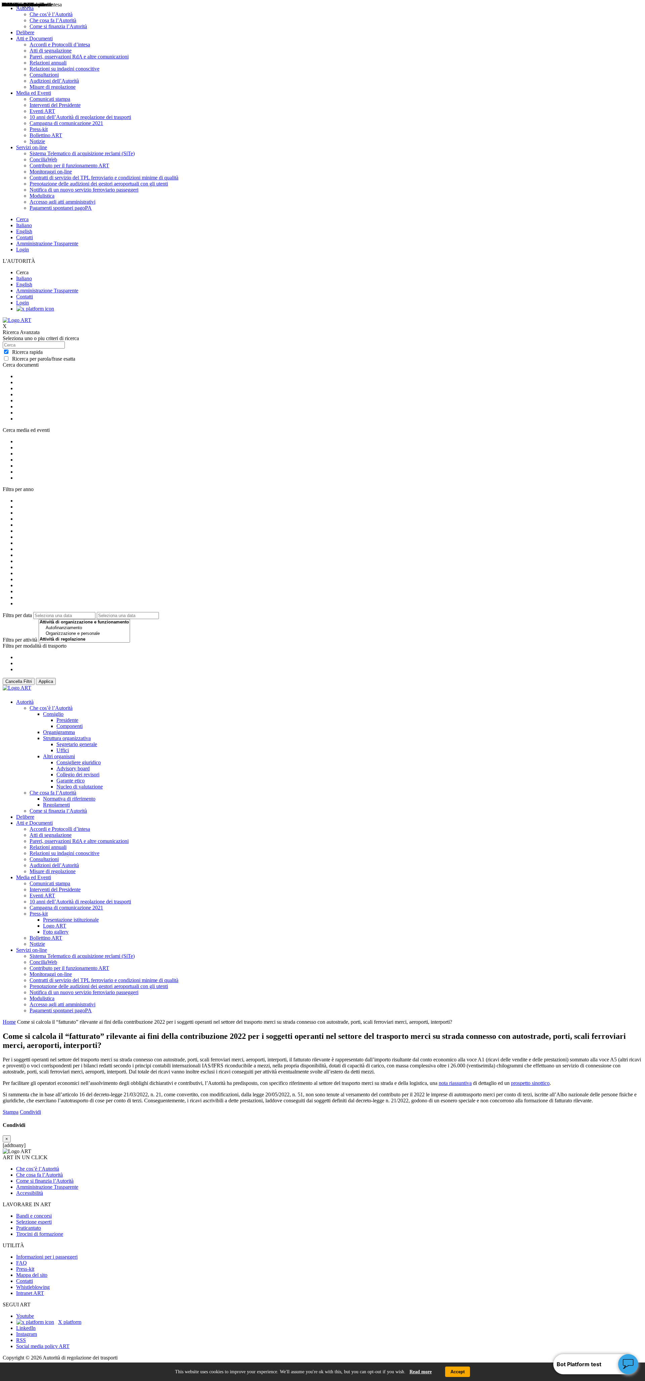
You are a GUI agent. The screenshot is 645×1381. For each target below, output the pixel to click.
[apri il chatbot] (628, 1364)
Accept (457, 1371)
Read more (421, 1371)
